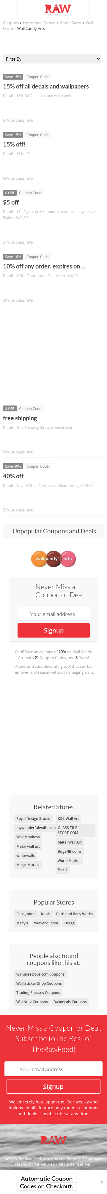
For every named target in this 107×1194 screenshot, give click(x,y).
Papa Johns (25, 913)
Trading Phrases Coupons (38, 992)
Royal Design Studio (33, 818)
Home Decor (70, 22)
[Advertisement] (53, 40)
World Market (69, 860)
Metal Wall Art (70, 842)
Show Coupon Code (30, 108)
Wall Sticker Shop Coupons (39, 983)
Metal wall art (28, 846)
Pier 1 (62, 869)
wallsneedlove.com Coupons (40, 974)
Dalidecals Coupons (70, 1001)
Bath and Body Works (74, 913)
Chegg (69, 923)
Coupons (11, 22)
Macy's (22, 923)
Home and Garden (39, 22)
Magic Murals (27, 864)
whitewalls (25, 855)
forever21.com (46, 923)
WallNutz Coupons (32, 1001)
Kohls (46, 913)
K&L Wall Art (68, 818)
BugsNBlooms (69, 851)
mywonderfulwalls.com (36, 827)
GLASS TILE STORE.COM (68, 830)
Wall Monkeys (28, 836)
